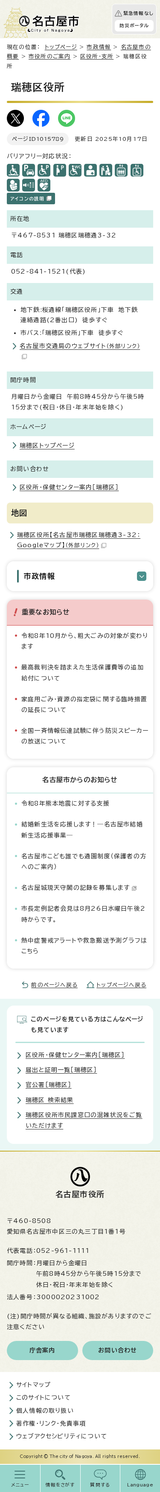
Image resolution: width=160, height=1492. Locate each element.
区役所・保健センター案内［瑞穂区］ (69, 487)
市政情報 (99, 47)
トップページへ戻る (121, 985)
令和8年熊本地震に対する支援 (65, 803)
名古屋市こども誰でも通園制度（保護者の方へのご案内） (83, 861)
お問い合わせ (117, 1350)
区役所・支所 (96, 56)
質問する (100, 1485)
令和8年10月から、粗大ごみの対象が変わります (84, 641)
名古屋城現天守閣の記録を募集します (75, 888)
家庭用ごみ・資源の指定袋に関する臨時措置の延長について (84, 704)
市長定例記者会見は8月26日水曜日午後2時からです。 (83, 914)
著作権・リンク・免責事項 (51, 1423)
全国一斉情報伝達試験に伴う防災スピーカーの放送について (84, 736)
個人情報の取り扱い (45, 1411)
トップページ (61, 47)
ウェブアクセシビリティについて (61, 1436)
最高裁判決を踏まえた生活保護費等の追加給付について (82, 672)
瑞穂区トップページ (47, 446)
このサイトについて (43, 1398)
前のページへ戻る (54, 985)
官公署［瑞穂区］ (49, 1085)
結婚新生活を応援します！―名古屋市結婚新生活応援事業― (82, 829)
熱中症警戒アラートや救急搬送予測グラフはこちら (84, 946)
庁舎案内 (42, 1350)
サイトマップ (33, 1385)
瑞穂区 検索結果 (50, 1100)
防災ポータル (134, 25)
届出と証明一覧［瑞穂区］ (61, 1070)
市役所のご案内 (49, 56)
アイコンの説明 (27, 199)
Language (140, 1485)
